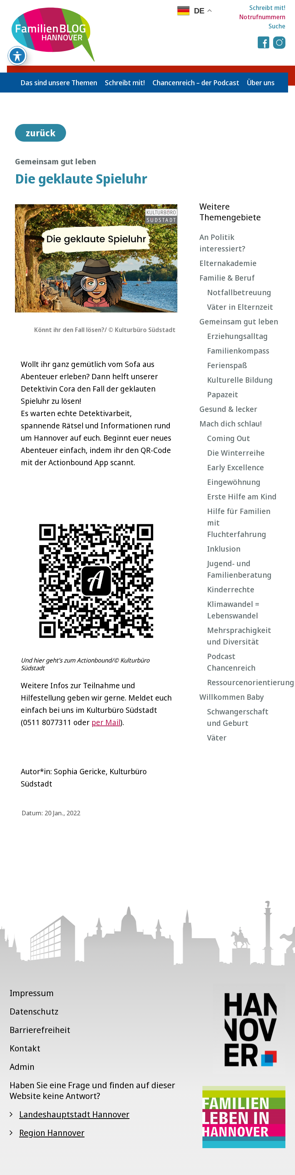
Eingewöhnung (233, 482)
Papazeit (222, 394)
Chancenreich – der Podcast (195, 82)
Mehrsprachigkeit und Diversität (239, 636)
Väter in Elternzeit (240, 307)
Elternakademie (228, 263)
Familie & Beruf (227, 278)
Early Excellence (235, 467)
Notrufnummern (262, 17)
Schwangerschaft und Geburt (237, 717)
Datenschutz (34, 1011)
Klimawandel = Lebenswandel (233, 610)
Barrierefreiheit (40, 1029)
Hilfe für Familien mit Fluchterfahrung (238, 522)
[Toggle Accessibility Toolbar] (17, 55)
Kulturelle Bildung (240, 380)
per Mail (105, 722)
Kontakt (25, 1048)
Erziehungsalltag (237, 336)
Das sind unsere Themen (58, 82)
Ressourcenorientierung (243, 682)
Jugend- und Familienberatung (239, 569)
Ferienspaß (227, 365)
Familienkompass (238, 350)
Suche (276, 26)
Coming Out (228, 438)
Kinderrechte (230, 589)
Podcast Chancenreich (231, 662)
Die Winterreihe (236, 453)
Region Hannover (52, 1132)
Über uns (261, 82)
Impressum (32, 992)
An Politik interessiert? (222, 243)
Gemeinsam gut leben (238, 321)
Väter (217, 737)
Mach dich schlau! (230, 423)
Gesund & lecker (228, 409)
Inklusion (223, 549)
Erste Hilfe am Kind (242, 496)
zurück (40, 133)
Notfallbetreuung (239, 292)
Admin (22, 1066)
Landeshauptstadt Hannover (74, 1114)
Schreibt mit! (267, 7)
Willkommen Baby (231, 697)
